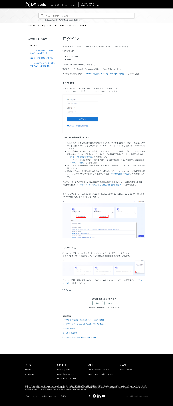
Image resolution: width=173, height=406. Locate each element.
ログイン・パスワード (77, 25)
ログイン (33, 45)
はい (97, 303)
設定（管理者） (60, 25)
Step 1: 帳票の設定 (70, 333)
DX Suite (28, 370)
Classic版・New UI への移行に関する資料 (79, 337)
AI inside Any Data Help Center (66, 378)
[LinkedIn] (70, 290)
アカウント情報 (77, 163)
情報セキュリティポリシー (49, 396)
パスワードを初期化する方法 (41, 58)
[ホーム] (50, 4)
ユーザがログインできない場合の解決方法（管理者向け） (42, 64)
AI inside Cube (29, 374)
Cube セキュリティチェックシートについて (100, 374)
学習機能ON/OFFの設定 (120, 174)
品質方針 (64, 396)
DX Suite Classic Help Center (66, 374)
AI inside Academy (126, 370)
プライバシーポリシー (31, 396)
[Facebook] (63, 290)
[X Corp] (67, 290)
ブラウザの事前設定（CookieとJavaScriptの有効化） (42, 51)
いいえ (110, 303)
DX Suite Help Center (63, 370)
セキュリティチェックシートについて (98, 370)
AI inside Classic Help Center (40, 25)
